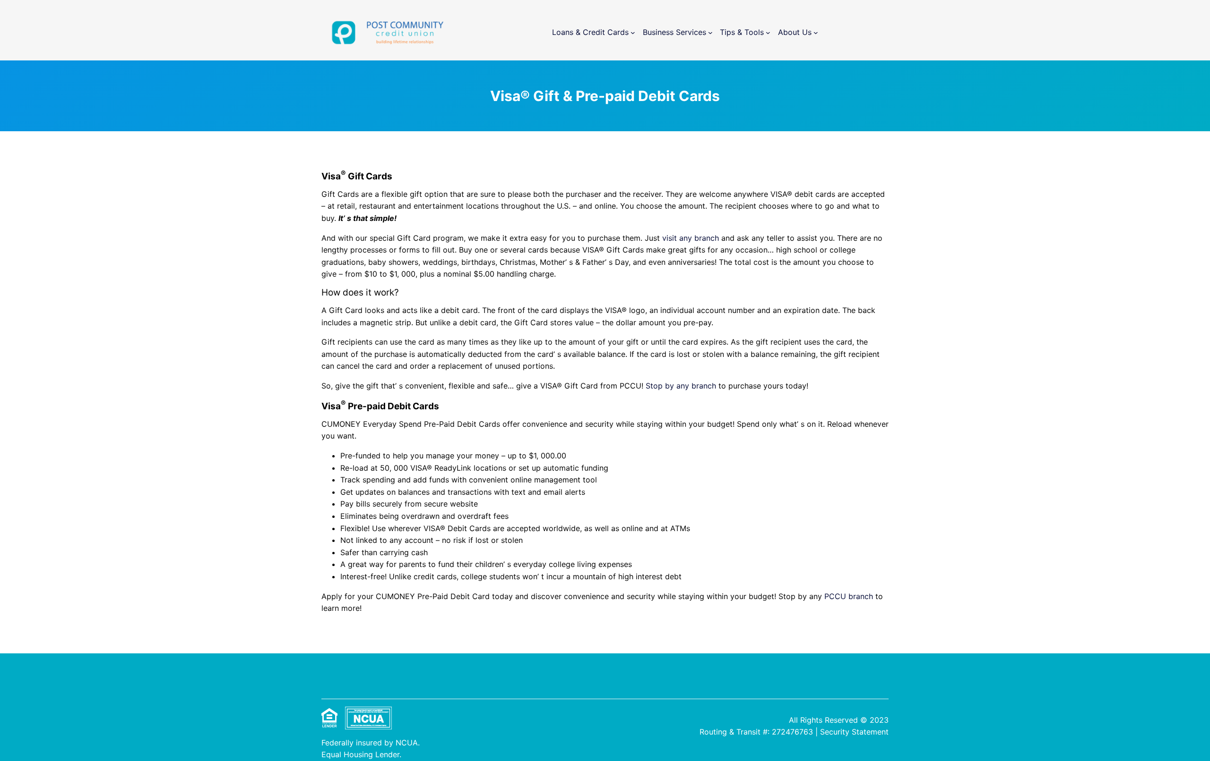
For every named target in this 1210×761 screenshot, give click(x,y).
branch (703, 385)
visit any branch (690, 238)
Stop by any (668, 385)
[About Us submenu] (815, 32)
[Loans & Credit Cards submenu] (633, 32)
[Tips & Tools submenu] (768, 32)
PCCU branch (848, 596)
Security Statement (854, 731)
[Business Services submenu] (710, 32)
